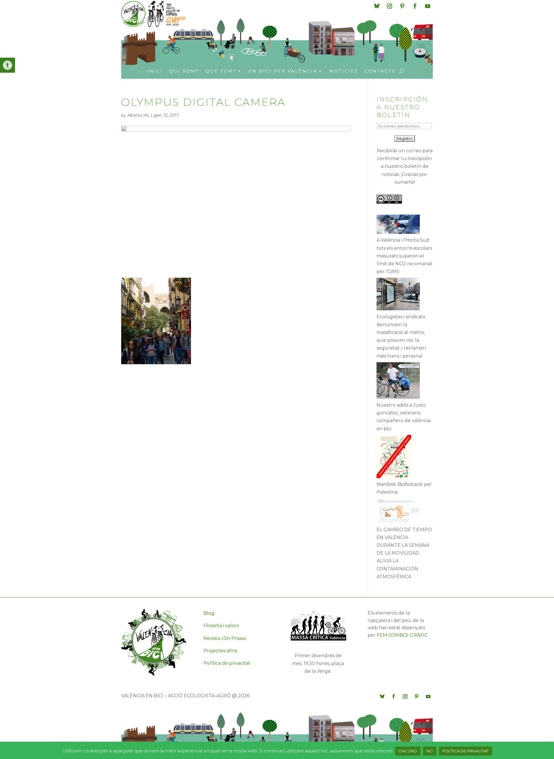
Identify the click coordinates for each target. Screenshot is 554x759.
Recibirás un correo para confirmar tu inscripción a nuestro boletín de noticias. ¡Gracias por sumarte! (405, 166)
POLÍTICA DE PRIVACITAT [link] (465, 751)
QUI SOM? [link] (184, 71)
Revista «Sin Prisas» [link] (225, 638)
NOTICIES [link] (344, 71)
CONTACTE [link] (380, 71)
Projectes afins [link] (220, 650)
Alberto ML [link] (138, 115)
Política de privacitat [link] (226, 663)
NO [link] (429, 751)
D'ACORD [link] (407, 751)
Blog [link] (208, 613)
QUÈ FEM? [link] (220, 71)
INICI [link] (155, 71)
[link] (7, 65)
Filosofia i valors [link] (221, 625)
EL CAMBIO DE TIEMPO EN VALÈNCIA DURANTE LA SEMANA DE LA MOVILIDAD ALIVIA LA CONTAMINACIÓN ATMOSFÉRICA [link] (404, 553)
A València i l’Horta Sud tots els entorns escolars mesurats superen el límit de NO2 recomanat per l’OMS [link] (405, 255)
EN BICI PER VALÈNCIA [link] (282, 71)
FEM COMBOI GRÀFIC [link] (402, 635)
